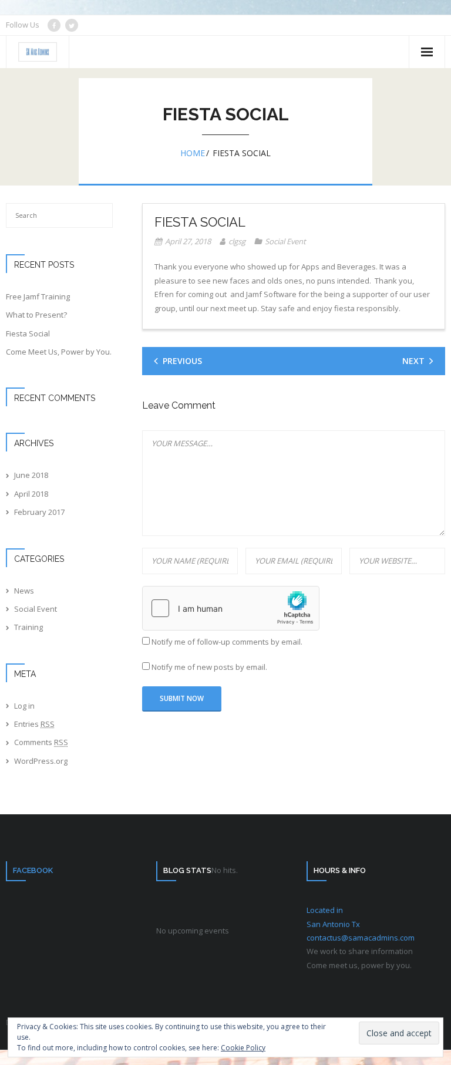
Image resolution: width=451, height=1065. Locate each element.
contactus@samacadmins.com (361, 937)
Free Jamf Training (38, 296)
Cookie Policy (243, 1048)
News (24, 590)
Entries (34, 724)
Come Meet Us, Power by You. (59, 351)
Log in (24, 705)
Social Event (285, 241)
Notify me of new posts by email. (209, 667)
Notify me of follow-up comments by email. (227, 641)
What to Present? (36, 314)
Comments (41, 742)
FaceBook (33, 870)
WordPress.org (41, 761)
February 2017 (39, 512)
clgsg (236, 241)
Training (28, 627)
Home (192, 153)
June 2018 (31, 475)
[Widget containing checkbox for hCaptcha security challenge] (230, 608)
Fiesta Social (28, 333)
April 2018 (31, 493)
